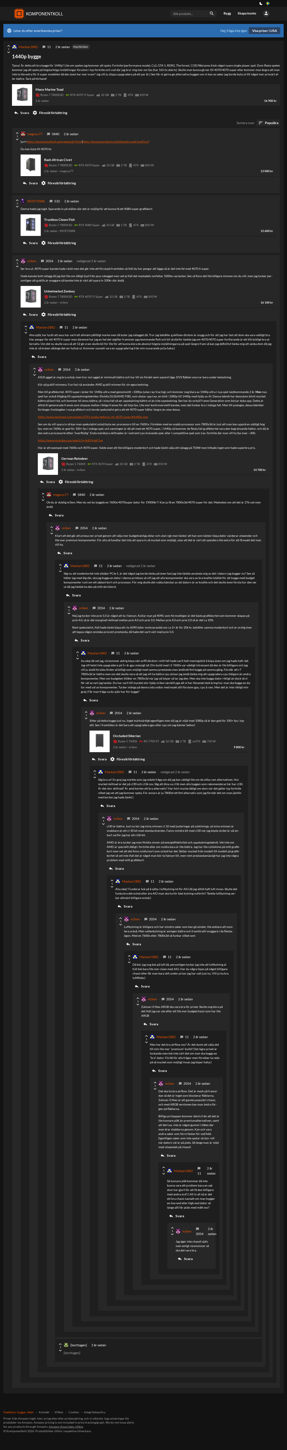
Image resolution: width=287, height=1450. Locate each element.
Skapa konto (247, 13)
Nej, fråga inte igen (233, 31)
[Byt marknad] (268, 3)
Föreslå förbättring (49, 112)
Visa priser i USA (264, 31)
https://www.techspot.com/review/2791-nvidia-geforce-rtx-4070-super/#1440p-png (93, 417)
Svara (21, 112)
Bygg (227, 13)
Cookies (73, 1412)
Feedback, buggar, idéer (18, 1412)
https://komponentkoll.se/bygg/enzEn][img (54, 141)
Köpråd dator (80, 46)
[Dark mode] (261, 3)
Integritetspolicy (94, 1412)
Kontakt (44, 1412)
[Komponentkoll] (37, 14)
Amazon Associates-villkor (66, 1426)
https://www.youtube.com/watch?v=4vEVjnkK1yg (70, 440)
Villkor (58, 1412)
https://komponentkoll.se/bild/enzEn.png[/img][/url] (116, 141)
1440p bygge (26, 56)
